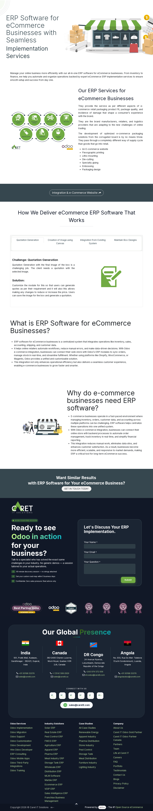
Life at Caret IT (121, 753)
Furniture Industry (88, 762)
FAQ (115, 761)
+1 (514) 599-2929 (60, 673)
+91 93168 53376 (27, 673)
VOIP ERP (50, 788)
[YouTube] (71, 695)
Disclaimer (118, 788)
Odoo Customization (21, 741)
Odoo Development (20, 745)
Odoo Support (17, 736)
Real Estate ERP (53, 732)
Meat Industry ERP (54, 758)
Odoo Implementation (21, 728)
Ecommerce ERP (54, 784)
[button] (76, 804)
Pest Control (85, 749)
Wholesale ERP (53, 767)
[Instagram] (81, 695)
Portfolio (117, 766)
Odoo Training (17, 770)
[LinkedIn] (62, 695)
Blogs (116, 779)
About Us (118, 728)
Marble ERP (51, 780)
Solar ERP (50, 728)
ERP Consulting (18, 754)
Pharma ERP (51, 754)
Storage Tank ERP (54, 762)
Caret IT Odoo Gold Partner (127, 732)
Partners (117, 744)
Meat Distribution (88, 758)
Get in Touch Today (76, 488)
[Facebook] (90, 695)
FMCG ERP (51, 741)
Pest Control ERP (54, 736)
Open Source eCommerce (129, 807)
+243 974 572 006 (94, 671)
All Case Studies (87, 728)
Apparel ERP (51, 749)
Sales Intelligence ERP (56, 793)
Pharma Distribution (89, 741)
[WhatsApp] (53, 695)
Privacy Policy (121, 783)
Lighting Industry (87, 767)
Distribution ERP (53, 771)
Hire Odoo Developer (21, 749)
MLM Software (52, 775)
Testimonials (119, 770)
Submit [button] (128, 580)
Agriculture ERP (53, 745)
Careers (117, 757)
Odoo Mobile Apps (20, 758)
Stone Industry (86, 745)
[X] (100, 695)
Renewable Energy (89, 732)
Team (116, 748)
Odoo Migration (18, 732)
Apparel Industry (87, 736)
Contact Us (119, 775)
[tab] (27, 240)
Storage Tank (86, 754)
